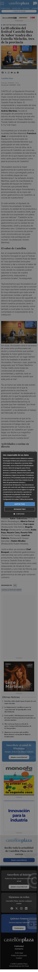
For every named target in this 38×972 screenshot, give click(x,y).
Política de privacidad (26, 499)
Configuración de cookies (11, 499)
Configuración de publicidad (12, 494)
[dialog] (19, 485)
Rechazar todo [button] (19, 509)
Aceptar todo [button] (19, 504)
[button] (19, 514)
